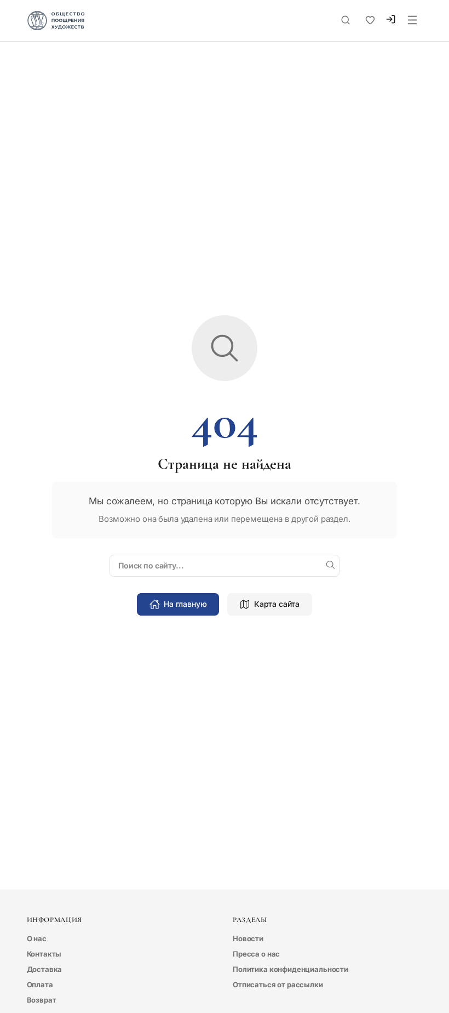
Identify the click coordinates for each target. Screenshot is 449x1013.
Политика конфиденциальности (290, 969)
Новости (248, 938)
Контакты (44, 953)
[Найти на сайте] (330, 565)
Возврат (41, 999)
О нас (37, 938)
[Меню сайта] (412, 21)
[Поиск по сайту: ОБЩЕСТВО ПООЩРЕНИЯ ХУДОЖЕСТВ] (345, 20)
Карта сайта (277, 603)
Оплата (40, 984)
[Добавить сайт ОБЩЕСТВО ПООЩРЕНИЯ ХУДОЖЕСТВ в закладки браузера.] (370, 20)
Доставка (44, 969)
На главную (185, 603)
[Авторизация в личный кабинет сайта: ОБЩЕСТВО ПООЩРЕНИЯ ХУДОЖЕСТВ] (390, 20)
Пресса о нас (256, 953)
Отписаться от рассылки (278, 984)
